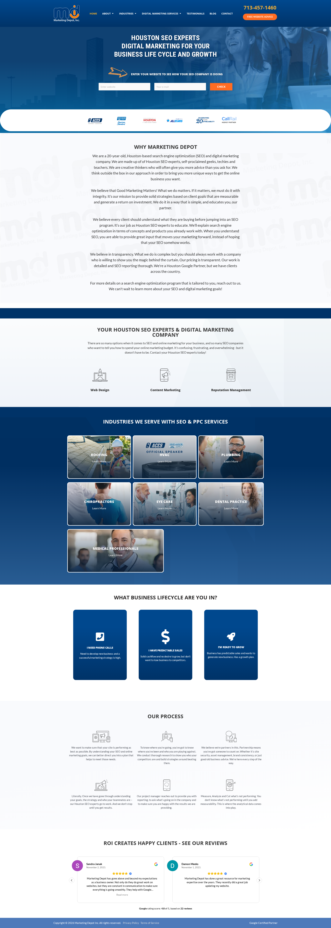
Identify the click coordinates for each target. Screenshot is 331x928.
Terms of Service (149, 922)
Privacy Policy (130, 922)
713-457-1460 (260, 7)
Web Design (100, 390)
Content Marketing (165, 390)
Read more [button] (122, 894)
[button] (259, 880)
